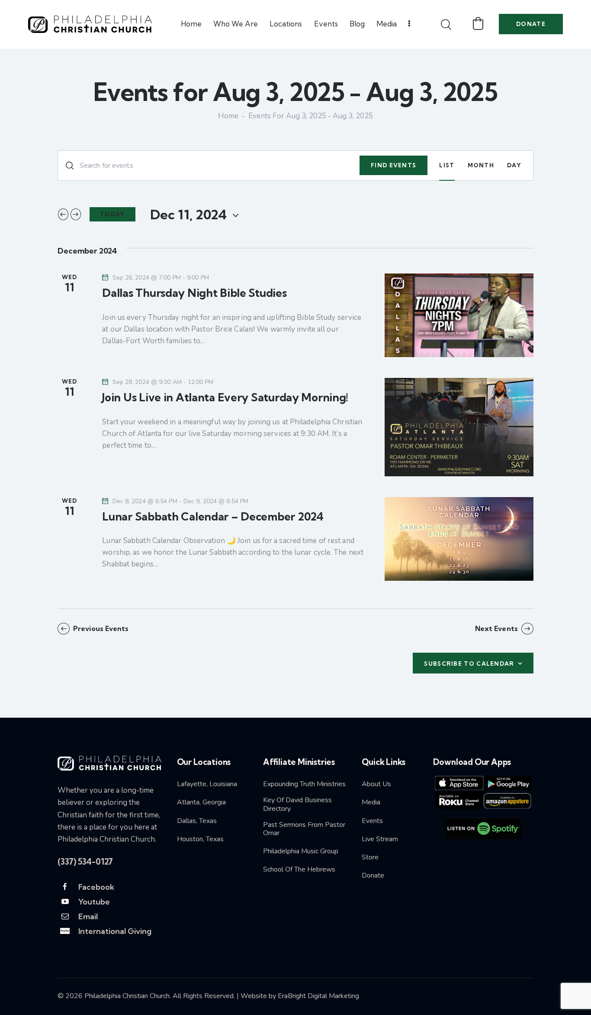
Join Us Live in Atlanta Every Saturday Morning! (225, 397)
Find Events (393, 165)
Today (112, 214)
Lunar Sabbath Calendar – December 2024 (212, 516)
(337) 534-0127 (85, 861)
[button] (478, 23)
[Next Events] (76, 214)
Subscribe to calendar (469, 663)
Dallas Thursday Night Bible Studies (194, 292)
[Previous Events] (63, 214)
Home (228, 116)
